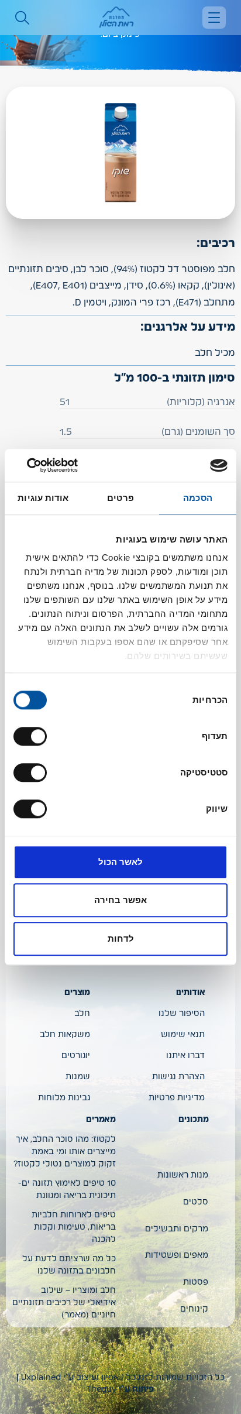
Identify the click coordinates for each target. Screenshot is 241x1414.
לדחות (121, 938)
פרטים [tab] (120, 498)
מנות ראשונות (182, 1175)
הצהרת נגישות (178, 1077)
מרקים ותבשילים (176, 1229)
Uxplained (41, 1378)
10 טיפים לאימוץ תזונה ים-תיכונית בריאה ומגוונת (67, 1189)
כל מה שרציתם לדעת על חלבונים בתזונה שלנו (69, 1265)
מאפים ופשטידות (176, 1255)
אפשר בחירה (120, 900)
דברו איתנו (185, 1056)
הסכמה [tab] (197, 498)
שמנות (78, 1077)
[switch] (32, 736)
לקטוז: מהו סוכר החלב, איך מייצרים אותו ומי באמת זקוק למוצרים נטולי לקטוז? (64, 1151)
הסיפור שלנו (182, 1014)
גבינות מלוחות (64, 1098)
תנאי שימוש (183, 1035)
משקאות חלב (65, 1035)
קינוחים (194, 1309)
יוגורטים (75, 1056)
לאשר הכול (120, 862)
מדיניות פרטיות (177, 1098)
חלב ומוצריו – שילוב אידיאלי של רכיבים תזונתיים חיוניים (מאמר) (64, 1302)
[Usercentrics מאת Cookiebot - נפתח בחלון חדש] (64, 465)
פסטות (195, 1282)
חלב (82, 1014)
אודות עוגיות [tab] (43, 498)
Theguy (101, 1389)
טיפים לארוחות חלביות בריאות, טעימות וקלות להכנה (74, 1227)
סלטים (195, 1202)
